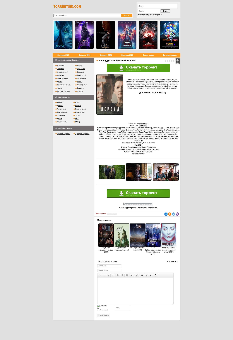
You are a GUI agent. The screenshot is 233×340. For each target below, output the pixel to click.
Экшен (77, 115)
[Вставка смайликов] (132, 275)
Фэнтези (60, 75)
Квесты (78, 106)
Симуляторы (62, 112)
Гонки (77, 102)
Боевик (80, 65)
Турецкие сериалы (82, 134)
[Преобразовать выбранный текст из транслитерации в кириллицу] (151, 275)
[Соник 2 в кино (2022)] (169, 35)
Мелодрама (81, 78)
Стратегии (61, 115)
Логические (61, 109)
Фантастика (81, 75)
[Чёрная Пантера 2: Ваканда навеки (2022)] (84, 35)
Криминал (81, 69)
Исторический (62, 72)
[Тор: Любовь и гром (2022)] (127, 35)
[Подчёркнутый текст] (108, 275)
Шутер (77, 122)
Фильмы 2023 (63, 55)
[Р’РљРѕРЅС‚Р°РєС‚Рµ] (166, 214)
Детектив (80, 72)
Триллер (60, 69)
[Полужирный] (100, 275)
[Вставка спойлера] (155, 275)
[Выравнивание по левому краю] (118, 275)
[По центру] (122, 275)
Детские (60, 106)
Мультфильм (82, 85)
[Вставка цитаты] (146, 275)
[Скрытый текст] (142, 275)
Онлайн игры (62, 122)
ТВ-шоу (80, 91)
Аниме (59, 88)
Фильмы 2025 (106, 55)
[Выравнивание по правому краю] (126, 275)
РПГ (76, 119)
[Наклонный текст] (104, 275)
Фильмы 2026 (127, 55)
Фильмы (137, 123)
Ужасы (79, 82)
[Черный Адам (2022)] (105, 35)
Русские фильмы (63, 91)
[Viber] (177, 214)
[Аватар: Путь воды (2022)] (63, 35)
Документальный (63, 85)
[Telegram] (173, 214)
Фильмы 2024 (84, 55)
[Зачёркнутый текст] (112, 275)
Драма (59, 82)
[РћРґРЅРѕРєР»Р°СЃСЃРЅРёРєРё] (169, 214)
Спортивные (80, 112)
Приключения (62, 78)
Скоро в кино (148, 55)
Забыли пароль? (155, 15)
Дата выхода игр (170, 55)
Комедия (60, 65)
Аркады (60, 102)
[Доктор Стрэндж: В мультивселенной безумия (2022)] (148, 35)
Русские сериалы (63, 134)
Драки (59, 119)
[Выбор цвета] (137, 275)
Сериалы (144, 123)
